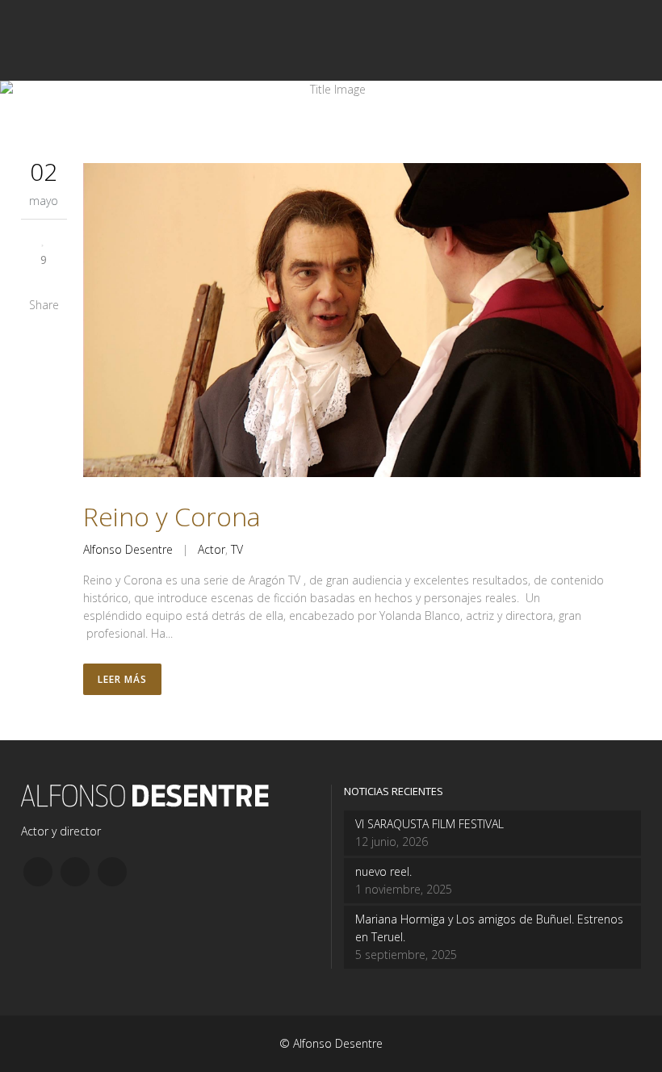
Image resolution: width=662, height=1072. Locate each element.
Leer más (122, 679)
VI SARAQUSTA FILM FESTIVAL (429, 823)
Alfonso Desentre (128, 549)
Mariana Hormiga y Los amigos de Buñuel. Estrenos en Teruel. (489, 927)
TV (237, 549)
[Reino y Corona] (362, 322)
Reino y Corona (172, 516)
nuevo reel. (383, 871)
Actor (211, 549)
